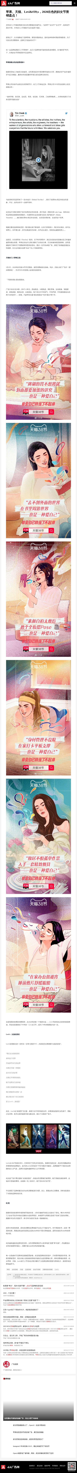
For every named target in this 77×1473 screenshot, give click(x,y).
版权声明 (47, 1465)
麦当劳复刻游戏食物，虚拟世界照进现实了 (28, 1439)
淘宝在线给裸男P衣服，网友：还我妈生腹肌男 (19, 1317)
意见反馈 (40, 1465)
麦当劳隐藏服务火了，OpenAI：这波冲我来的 (29, 1425)
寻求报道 (55, 1465)
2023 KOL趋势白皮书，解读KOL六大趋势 (21, 1326)
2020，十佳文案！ (9, 1293)
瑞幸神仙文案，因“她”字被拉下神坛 (16, 1343)
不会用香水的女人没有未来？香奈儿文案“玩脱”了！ (21, 1300)
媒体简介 (32, 1465)
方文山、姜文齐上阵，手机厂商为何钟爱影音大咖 (20, 1335)
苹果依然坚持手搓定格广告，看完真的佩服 (28, 1432)
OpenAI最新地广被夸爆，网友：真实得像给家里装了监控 (33, 1453)
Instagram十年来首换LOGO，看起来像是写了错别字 (31, 1446)
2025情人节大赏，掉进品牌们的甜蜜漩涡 (19, 1350)
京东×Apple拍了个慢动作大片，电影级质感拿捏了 (20, 1310)
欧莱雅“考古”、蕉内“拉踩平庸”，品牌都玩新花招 (23, 1286)
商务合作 (62, 1465)
